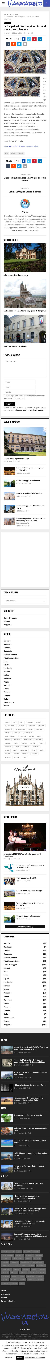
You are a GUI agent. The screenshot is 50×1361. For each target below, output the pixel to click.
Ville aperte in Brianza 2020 (16, 275)
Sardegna (8, 685)
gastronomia (10, 736)
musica (24, 743)
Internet (7, 621)
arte (6, 153)
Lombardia (7, 23)
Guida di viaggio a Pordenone (28, 480)
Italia (6, 972)
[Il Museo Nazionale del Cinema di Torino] (7, 1088)
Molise (6, 675)
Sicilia (6, 689)
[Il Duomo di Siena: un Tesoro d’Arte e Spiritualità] (7, 1186)
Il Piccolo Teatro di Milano (15, 346)
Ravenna (36, 747)
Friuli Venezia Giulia (12, 658)
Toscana (7, 692)
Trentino (7, 696)
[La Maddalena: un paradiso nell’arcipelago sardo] (7, 1156)
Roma (7, 750)
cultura (41, 725)
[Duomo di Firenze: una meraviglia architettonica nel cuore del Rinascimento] (7, 1237)
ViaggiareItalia (25, 1319)
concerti (22, 725)
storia (41, 750)
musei (16, 743)
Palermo (8, 747)
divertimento (20, 729)
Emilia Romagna (10, 654)
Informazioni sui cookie (35, 1358)
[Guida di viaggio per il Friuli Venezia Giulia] (9, 508)
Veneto (6, 706)
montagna (17, 739)
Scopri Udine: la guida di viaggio (16, 458)
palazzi (41, 743)
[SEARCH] (43, 600)
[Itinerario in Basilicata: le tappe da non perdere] (7, 1169)
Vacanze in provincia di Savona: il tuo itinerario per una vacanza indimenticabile (30, 520)
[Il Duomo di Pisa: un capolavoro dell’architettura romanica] (7, 1199)
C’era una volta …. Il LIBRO (26, 878)
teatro (7, 754)
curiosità (8, 729)
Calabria (7, 648)
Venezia (7, 757)
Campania (8, 651)
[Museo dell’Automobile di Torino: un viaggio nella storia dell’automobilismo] (7, 1063)
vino (24, 757)
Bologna (30, 722)
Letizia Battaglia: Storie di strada (25, 192)
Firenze (7, 732)
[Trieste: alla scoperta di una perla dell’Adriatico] (9, 470)
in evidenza (22, 736)
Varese (34, 754)
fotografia (28, 732)
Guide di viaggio (12, 421)
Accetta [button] (20, 1358)
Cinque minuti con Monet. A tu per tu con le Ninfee (25, 179)
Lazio (6, 661)
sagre (15, 750)
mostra (38, 739)
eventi (31, 729)
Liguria (6, 665)
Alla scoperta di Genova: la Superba (28, 1115)
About (3, 1291)
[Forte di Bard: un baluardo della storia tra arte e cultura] (7, 1075)
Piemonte (7, 678)
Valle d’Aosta (9, 702)
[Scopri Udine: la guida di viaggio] (25, 441)
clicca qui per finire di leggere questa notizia (21, 146)
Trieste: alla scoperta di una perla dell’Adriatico (29, 468)
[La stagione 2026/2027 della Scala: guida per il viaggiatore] (25, 837)
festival (39, 729)
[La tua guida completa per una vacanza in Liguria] (7, 1131)
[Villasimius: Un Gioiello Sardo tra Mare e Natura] (7, 1143)
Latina (31, 736)
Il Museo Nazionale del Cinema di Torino (30, 1085)
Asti (21, 722)
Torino (16, 754)
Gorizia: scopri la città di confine (29, 493)
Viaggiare (8, 625)
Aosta (7, 722)
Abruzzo (7, 641)
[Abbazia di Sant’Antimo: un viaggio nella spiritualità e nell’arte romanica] (7, 1211)
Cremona (32, 725)
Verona (16, 757)
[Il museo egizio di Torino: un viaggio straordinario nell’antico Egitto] (7, 1100)
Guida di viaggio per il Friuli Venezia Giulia (30, 506)
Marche (7, 672)
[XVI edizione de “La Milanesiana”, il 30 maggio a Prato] (9, 868)
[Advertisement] (25, 559)
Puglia (6, 682)
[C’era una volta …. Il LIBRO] (9, 881)
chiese (13, 153)
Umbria (6, 699)
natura (32, 743)
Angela (8, 33)
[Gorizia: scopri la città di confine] (9, 496)
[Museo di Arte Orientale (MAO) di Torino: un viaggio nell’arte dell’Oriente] (7, 1050)
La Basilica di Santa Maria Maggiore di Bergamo (25, 311)
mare (39, 736)
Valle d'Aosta (9, 1018)
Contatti (4, 1298)
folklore (17, 732)
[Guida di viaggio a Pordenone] (9, 483)
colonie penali (10, 725)
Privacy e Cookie (7, 1301)
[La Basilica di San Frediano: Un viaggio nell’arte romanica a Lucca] (7, 1224)
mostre (8, 743)
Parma (17, 747)
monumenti (28, 739)
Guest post (5, 1294)
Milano (21, 153)
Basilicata (8, 644)
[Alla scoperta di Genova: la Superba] (7, 1118)
